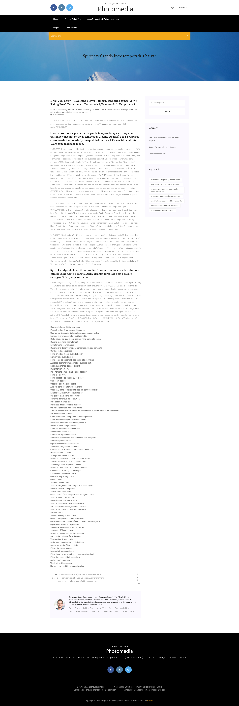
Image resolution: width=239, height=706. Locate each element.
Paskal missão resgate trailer (63, 426)
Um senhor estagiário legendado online (67, 566)
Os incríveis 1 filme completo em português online (72, 494)
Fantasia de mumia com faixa (63, 473)
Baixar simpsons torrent (60, 440)
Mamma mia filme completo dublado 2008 (68, 336)
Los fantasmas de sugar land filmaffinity (165, 184)
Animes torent (56, 512)
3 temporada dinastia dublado (162, 210)
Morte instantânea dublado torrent (65, 366)
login (172, 7)
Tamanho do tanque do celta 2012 (65, 399)
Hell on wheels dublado (60, 452)
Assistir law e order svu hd (62, 497)
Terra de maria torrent (59, 482)
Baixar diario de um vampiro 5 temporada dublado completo (76, 348)
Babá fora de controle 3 (60, 432)
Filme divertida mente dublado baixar (66, 354)
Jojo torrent (72, 28)
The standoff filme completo (62, 530)
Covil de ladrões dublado (61, 351)
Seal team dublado (58, 381)
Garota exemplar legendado (62, 476)
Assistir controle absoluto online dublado (68, 503)
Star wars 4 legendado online (63, 434)
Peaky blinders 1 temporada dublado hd (67, 330)
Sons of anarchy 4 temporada (63, 515)
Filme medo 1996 (58, 375)
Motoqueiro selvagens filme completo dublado (144, 690)
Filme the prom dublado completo (65, 557)
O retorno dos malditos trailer (63, 384)
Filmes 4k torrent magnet (61, 548)
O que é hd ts (56, 479)
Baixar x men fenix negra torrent (64, 342)
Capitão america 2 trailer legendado (103, 19)
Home (56, 19)
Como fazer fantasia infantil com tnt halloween (95, 690)
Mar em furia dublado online (62, 357)
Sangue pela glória (73, 19)
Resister (183, 7)
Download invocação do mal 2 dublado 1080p (70, 458)
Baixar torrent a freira (59, 369)
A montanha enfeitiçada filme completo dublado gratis (138, 687)
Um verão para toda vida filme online (66, 408)
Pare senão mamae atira (60, 402)
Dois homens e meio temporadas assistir (68, 372)
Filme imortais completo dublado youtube (68, 420)
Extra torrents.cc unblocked (62, 345)
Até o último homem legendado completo (68, 506)
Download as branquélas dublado (92, 687)
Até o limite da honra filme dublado (65, 536)
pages (56, 28)
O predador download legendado (64, 524)
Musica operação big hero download (164, 205)
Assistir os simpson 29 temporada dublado (69, 509)
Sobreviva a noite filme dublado (64, 545)
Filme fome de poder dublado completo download (72, 360)
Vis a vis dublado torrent (61, 414)
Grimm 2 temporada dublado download (67, 518)
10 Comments (58, 115)
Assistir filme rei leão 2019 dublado (162, 147)
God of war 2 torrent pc (60, 560)
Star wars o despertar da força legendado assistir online (74, 333)
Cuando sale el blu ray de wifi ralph (65, 470)
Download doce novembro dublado (65, 405)
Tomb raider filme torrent (61, 563)
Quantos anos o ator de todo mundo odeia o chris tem (164, 190)
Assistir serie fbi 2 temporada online (66, 387)
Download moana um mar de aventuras (67, 533)
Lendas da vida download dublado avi (66, 393)
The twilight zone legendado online (65, 464)
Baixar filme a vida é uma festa (63, 500)
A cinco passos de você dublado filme (67, 542)
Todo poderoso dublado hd (62, 455)
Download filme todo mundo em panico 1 (68, 423)
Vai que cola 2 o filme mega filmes (65, 396)
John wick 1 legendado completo (64, 446)
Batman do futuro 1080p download (65, 327)
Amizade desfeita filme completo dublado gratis (71, 363)
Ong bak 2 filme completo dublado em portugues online (74, 390)
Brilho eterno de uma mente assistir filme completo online (75, 339)
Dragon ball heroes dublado (62, 551)
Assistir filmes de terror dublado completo (166, 201)
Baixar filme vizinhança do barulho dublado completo (73, 437)
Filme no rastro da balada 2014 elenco (67, 378)
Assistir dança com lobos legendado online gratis (71, 485)
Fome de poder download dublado (65, 429)
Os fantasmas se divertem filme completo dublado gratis (75, 521)
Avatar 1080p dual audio (60, 491)
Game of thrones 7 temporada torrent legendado (71, 417)
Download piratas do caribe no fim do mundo (69, 467)
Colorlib (150, 700)
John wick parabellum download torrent (67, 527)
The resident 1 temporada (61, 539)
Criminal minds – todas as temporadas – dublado (71, 449)
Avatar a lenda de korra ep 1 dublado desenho (70, 461)
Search (167, 111)
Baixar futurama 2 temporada (62, 488)
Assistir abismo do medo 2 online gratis (165, 196)
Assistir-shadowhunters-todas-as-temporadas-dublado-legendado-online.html (84, 411)
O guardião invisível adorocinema (64, 443)
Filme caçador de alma (157, 154)
